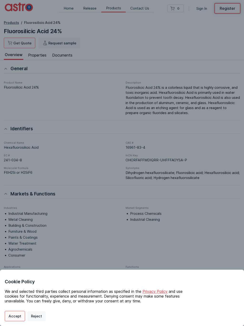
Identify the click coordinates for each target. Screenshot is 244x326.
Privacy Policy (155, 291)
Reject (36, 316)
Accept (15, 316)
